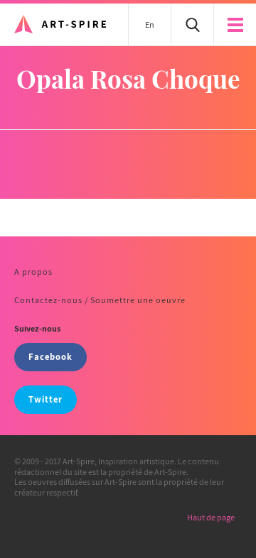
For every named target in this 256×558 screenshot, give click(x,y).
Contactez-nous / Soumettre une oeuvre (100, 300)
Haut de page (211, 517)
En (149, 24)
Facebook (50, 357)
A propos (33, 271)
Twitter (45, 399)
